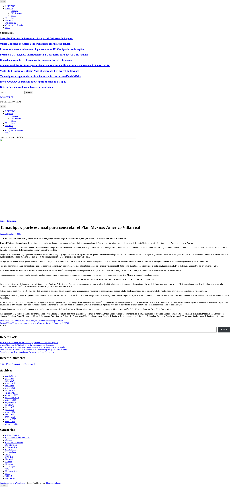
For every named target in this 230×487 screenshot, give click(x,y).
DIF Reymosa (16, 13)
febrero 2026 (10, 390)
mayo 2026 (10, 383)
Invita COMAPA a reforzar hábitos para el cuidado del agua (33, 81)
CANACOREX (12, 435)
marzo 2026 (10, 388)
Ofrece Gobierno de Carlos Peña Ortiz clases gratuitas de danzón (35, 43)
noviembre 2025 (12, 397)
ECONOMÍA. (11, 447)
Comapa (14, 11)
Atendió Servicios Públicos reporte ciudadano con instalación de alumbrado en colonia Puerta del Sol (55, 65)
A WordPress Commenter (10, 364)
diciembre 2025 (11, 395)
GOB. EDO (10, 450)
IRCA (13, 16)
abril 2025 (9, 414)
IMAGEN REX (7, 97)
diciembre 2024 (11, 424)
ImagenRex (5, 234)
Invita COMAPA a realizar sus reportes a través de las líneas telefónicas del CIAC (34, 323)
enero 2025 (10, 421)
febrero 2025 (10, 419)
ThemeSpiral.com (53, 483)
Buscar (3, 325)
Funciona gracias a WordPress (12, 483)
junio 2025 (9, 409)
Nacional (9, 20)
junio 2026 (9, 381)
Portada (3, 221)
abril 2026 (9, 386)
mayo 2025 (10, 412)
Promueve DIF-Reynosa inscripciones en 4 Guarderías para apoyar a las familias (44, 54)
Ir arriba (4, 486)
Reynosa (9, 8)
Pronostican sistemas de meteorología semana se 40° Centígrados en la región (42, 49)
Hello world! (29, 364)
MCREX (9, 457)
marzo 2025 (10, 417)
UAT (7, 27)
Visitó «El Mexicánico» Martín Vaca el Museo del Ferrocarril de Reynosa (39, 70)
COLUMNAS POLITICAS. (17, 438)
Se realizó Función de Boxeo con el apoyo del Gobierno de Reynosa (36, 38)
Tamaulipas (10, 18)
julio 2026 (9, 378)
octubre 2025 (10, 400)
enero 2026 (10, 393)
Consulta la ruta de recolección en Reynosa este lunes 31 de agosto (36, 60)
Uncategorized (11, 471)
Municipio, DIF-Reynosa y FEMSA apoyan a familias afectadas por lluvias (31, 321)
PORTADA (10, 6)
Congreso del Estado (14, 25)
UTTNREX (10, 478)
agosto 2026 (10, 376)
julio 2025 (9, 407)
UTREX (9, 476)
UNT (7, 473)
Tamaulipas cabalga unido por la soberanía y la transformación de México (40, 76)
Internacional (10, 23)
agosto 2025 (10, 405)
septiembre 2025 (12, 402)
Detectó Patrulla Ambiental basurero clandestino (26, 87)
